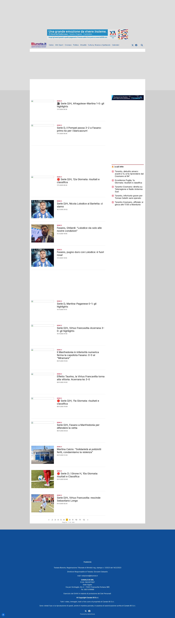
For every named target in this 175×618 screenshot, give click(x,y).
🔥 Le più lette (117, 167)
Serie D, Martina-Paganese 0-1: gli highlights (76, 305)
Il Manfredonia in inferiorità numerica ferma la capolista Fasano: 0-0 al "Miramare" (78, 355)
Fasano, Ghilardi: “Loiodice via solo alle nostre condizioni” (79, 229)
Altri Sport (59, 45)
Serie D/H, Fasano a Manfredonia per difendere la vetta (78, 426)
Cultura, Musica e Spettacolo (99, 45)
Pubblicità (87, 562)
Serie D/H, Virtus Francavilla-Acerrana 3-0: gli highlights (80, 329)
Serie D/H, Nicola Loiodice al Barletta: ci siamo (80, 205)
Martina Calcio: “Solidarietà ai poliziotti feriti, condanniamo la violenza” (79, 451)
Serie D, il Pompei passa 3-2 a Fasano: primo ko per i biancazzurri (79, 129)
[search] (142, 45)
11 (80, 520)
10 (76, 520)
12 (84, 520)
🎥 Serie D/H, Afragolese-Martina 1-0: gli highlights (80, 105)
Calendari (115, 45)
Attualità (83, 45)
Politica (75, 45)
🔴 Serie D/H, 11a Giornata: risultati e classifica (78, 402)
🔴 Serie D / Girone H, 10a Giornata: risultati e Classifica (77, 475)
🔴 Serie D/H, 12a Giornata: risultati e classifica (78, 181)
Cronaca (68, 45)
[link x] (132, 45)
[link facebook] (136, 45)
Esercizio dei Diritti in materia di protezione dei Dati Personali (88, 593)
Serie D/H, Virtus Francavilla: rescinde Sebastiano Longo (78, 499)
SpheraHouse (91, 614)
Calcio (51, 45)
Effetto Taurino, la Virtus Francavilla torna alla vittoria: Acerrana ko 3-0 (81, 378)
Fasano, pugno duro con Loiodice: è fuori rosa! (80, 253)
